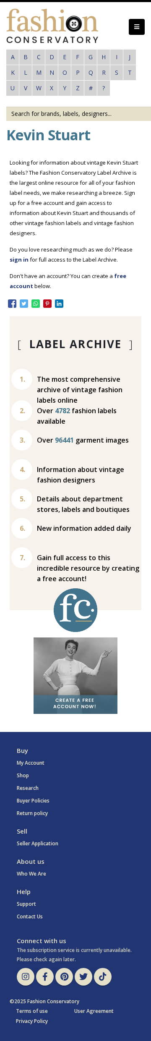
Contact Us (30, 916)
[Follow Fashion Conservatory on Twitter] (83, 977)
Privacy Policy (32, 1021)
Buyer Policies (33, 800)
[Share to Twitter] (24, 303)
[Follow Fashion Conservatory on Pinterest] (64, 977)
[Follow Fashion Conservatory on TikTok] (103, 977)
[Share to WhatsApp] (35, 303)
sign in (19, 259)
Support (26, 903)
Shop (23, 775)
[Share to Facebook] (12, 303)
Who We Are (31, 873)
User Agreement (94, 1011)
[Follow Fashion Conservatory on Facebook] (45, 977)
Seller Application (37, 843)
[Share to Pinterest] (47, 303)
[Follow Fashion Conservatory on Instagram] (25, 977)
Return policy (32, 813)
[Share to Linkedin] (59, 303)
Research (28, 788)
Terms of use (32, 1011)
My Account (30, 762)
